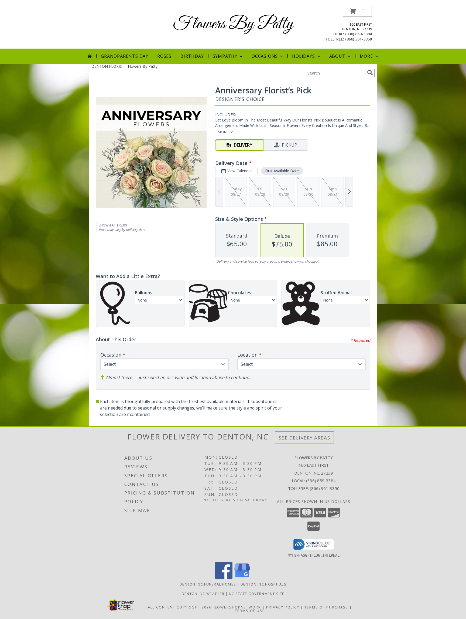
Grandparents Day (124, 56)
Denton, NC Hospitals (263, 584)
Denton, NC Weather (203, 593)
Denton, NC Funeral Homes (208, 584)
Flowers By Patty (233, 24)
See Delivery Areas (304, 438)
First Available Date (282, 170)
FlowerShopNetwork (237, 607)
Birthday (192, 56)
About (337, 56)
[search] (370, 73)
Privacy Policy (282, 607)
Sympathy (225, 56)
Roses (164, 56)
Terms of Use (250, 610)
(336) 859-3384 (358, 33)
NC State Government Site (256, 593)
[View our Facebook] (223, 577)
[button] (357, 11)
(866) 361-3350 (358, 39)
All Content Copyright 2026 (179, 607)
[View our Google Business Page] (242, 577)
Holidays (303, 56)
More (366, 56)
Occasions (265, 56)
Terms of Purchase (326, 607)
